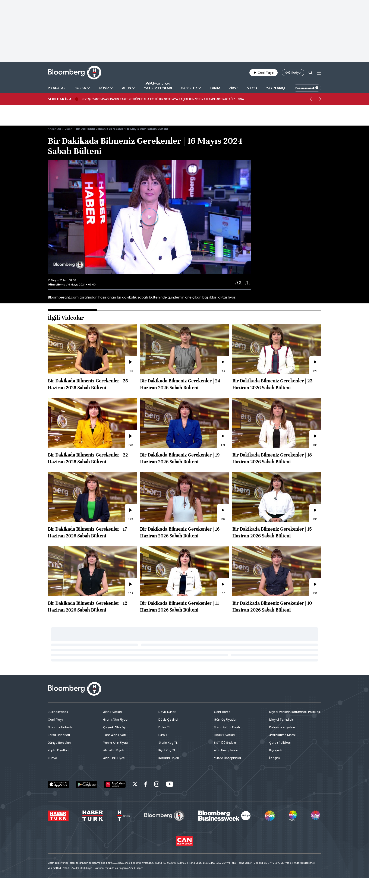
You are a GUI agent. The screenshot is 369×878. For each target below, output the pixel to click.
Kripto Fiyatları (58, 750)
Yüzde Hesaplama (227, 758)
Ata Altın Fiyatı (113, 750)
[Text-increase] (238, 282)
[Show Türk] (293, 815)
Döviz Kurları (167, 712)
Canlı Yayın (56, 719)
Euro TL (163, 735)
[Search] (310, 73)
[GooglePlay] (86, 784)
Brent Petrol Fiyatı (227, 727)
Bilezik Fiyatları (224, 735)
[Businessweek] (224, 815)
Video (68, 129)
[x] (135, 784)
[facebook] (145, 784)
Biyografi (275, 750)
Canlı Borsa (222, 712)
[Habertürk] (58, 815)
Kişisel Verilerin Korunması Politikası (295, 712)
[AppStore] (58, 784)
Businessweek (58, 712)
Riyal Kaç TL (167, 750)
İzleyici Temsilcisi (281, 719)
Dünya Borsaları (59, 742)
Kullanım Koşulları (282, 727)
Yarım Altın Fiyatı (115, 742)
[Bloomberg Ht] (164, 815)
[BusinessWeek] (307, 88)
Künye (52, 758)
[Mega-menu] (319, 73)
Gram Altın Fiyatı (115, 719)
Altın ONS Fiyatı (114, 758)
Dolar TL (164, 727)
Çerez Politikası (280, 742)
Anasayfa (54, 129)
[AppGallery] (115, 784)
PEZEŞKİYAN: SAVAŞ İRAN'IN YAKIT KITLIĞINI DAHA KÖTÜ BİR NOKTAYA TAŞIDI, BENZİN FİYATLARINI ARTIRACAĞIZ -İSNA (163, 99)
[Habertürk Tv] (92, 815)
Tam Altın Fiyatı (114, 735)
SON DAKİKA (60, 99)
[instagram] (156, 784)
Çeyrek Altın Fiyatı (116, 727)
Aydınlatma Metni (282, 735)
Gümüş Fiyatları (225, 719)
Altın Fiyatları (112, 712)
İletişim (274, 758)
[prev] (311, 99)
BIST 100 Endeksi (225, 742)
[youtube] (169, 784)
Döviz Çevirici (168, 719)
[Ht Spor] (123, 815)
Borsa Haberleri (59, 735)
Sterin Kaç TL (167, 742)
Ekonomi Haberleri (61, 727)
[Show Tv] (270, 815)
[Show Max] (316, 815)
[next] (320, 99)
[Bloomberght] (74, 72)
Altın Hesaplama (226, 750)
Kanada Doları (168, 758)
